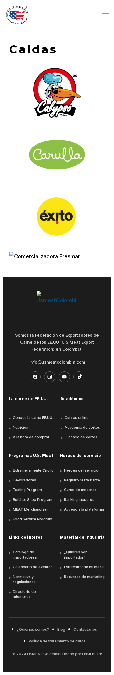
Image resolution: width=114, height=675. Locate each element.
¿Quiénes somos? (33, 629)
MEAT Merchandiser (30, 509)
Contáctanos (85, 629)
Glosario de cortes (81, 437)
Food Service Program (32, 519)
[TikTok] (78, 376)
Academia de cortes (82, 427)
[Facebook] (35, 376)
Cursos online (77, 417)
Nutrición (20, 427)
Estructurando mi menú (84, 567)
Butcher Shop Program (32, 499)
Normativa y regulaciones (24, 579)
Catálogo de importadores (25, 554)
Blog (61, 629)
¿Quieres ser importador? (75, 554)
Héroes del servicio (81, 470)
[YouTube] (64, 376)
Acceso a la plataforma (84, 509)
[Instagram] (49, 376)
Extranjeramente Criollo (33, 470)
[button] (105, 15)
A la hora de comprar (31, 437)
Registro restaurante (82, 480)
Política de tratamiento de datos (57, 641)
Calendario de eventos (33, 567)
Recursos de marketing (84, 577)
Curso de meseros (80, 490)
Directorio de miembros (24, 594)
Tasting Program (27, 490)
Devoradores (24, 480)
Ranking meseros (79, 499)
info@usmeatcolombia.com (57, 361)
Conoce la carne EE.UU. (33, 417)
